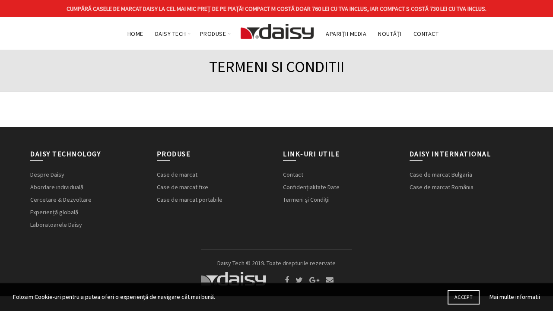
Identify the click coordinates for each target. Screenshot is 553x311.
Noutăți (390, 34)
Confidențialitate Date (311, 187)
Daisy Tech (170, 34)
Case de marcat (177, 174)
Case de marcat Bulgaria (441, 174)
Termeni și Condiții (306, 199)
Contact (426, 34)
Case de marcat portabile (189, 199)
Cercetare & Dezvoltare (61, 199)
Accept (463, 297)
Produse (213, 34)
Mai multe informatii (514, 297)
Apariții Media (346, 34)
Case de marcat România (442, 187)
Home (135, 34)
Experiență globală (54, 212)
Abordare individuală (56, 187)
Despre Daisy (47, 174)
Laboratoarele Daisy (56, 224)
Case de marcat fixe (182, 187)
